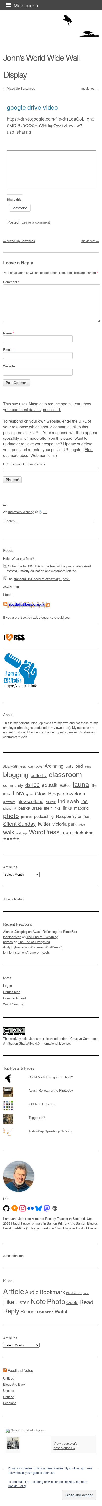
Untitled (8, 1378)
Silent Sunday (19, 823)
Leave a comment (36, 222)
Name (8, 333)
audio (69, 766)
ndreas (8, 942)
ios (84, 801)
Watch (62, 1311)
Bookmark (52, 1292)
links (67, 808)
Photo (56, 1301)
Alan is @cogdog (15, 931)
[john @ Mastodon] (47, 1208)
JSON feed (11, 586)
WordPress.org (13, 1004)
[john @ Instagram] (22, 1208)
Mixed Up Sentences (19, 88)
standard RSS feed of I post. (42, 578)
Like (8, 1301)
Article (13, 1291)
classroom (65, 774)
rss (86, 816)
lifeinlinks (52, 808)
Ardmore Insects (38, 952)
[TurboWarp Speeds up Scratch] (51, 1127)
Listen (22, 1302)
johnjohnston (12, 936)
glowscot (9, 801)
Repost (28, 1311)
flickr (6, 794)
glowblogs (74, 793)
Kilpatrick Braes (28, 808)
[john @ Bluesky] (38, 1208)
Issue (86, 1293)
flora (18, 793)
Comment (11, 281)
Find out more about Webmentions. (48, 452)
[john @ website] (55, 1208)
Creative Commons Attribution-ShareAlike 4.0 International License (50, 1041)
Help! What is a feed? (18, 558)
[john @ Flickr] (30, 1208)
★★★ (67, 833)
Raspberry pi (68, 816)
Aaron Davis (35, 766)
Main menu (26, 5)
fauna (81, 784)
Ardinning (54, 765)
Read (86, 1301)
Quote (72, 1302)
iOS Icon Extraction (42, 1104)
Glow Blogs (48, 793)
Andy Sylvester (13, 947)
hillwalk (51, 802)
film (94, 785)
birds (88, 766)
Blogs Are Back (14, 1384)
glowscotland (30, 801)
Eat (79, 1292)
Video (49, 1311)
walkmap (21, 833)
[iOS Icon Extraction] (51, 1100)
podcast (26, 816)
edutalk (49, 784)
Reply (11, 1310)
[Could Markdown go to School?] (51, 1073)
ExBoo (65, 785)
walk (8, 832)
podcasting (44, 816)
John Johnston (13, 899)
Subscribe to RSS (20, 566)
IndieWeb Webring (21, 511)
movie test (90, 88)
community (13, 785)
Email (8, 349)
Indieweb (68, 801)
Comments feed (14, 998)
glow (29, 794)
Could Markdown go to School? (51, 1077)
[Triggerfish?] (51, 1114)
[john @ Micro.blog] (14, 1208)
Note (38, 1301)
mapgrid (81, 808)
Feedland (9, 1403)
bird (79, 766)
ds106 (32, 784)
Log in (7, 985)
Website (9, 366)
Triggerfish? (37, 1117)
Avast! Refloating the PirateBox (55, 931)
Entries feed (11, 991)
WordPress (44, 831)
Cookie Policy (17, 1486)
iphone (7, 808)
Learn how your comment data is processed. (47, 406)
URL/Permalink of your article (24, 464)
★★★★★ (11, 838)
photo (11, 815)
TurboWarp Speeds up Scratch (50, 1131)
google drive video (32, 107)
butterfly (39, 775)
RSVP (40, 1312)
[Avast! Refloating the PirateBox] (51, 1087)
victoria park (64, 823)
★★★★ (84, 832)
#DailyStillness (14, 766)
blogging (15, 774)
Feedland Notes (20, 1370)
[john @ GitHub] (6, 1208)
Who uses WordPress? (46, 947)
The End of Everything (42, 936)
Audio (32, 1292)
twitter (44, 823)
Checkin (71, 1293)
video (82, 824)
